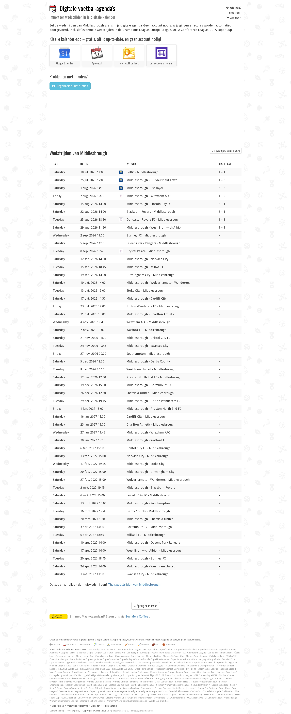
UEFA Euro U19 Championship (218, 694)
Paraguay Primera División (169, 678)
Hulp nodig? (235, 7)
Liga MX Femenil (100, 675)
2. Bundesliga (93, 649)
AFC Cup (147, 649)
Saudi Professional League (204, 681)
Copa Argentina (93, 659)
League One (195, 672)
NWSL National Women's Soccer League (77, 678)
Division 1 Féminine (162, 662)
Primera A (219, 678)
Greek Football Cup (144, 669)
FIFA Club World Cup (68, 669)
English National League (103, 665)
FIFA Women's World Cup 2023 (95, 669)
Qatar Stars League (164, 681)
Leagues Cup (223, 672)
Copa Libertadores (160, 659)
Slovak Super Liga (112, 688)
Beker (72, 652)
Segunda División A (200, 685)
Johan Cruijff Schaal (119, 672)
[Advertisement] (145, 117)
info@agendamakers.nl (142, 710)
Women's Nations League (92, 701)
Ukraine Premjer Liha (116, 697)
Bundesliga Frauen (149, 652)
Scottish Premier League (142, 685)
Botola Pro (120, 652)
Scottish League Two (119, 685)
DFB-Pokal (131, 662)
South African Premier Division (156, 688)
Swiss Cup (196, 691)
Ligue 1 (129, 675)
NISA (214, 675)
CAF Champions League (194, 652)
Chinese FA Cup (153, 656)
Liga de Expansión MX (70, 675)
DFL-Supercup (145, 662)
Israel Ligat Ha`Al (81, 672)
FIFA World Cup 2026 (122, 669)
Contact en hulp (57, 710)
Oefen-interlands (107, 678)
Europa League (155, 665)
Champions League (64, 656)
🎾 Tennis (99, 644)
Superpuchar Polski (158, 691)
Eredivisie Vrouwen (137, 665)
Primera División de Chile (99, 681)
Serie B (84, 688)
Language (234, 17)
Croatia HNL (228, 659)
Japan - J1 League (99, 672)
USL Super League (213, 697)
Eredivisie (121, 665)
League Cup (182, 672)
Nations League (184, 675)
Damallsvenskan (96, 662)
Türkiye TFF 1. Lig (108, 694)
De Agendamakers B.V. (118, 710)
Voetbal (236, 13)
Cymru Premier (57, 662)
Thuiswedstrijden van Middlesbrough (134, 584)
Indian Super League (208, 669)
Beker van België (85, 652)
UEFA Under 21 (68, 697)
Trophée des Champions (72, 694)
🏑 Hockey (143, 644)
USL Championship (176, 697)
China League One (84, 656)
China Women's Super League (129, 656)
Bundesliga (132, 652)
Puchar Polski (146, 681)
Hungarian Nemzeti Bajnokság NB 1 (172, 669)
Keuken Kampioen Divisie (162, 672)
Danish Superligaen (114, 662)
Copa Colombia (110, 659)
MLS (158, 675)
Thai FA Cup (227, 691)
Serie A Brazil (56, 688)
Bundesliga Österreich (170, 652)
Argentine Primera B (207, 649)
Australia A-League (59, 652)
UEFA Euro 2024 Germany (190, 694)
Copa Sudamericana (180, 659)
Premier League (191, 678)
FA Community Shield (175, 665)
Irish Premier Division (60, 672)
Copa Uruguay (199, 659)
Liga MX (86, 675)
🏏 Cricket (130, 644)
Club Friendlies (216, 656)
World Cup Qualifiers (159, 701)
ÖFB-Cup (149, 678)
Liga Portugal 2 (117, 675)
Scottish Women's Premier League (172, 685)
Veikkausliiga (230, 697)
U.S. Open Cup (142, 694)
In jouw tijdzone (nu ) (226, 151)
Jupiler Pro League (140, 672)
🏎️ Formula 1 (69, 644)
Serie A (233, 685)
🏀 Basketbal (168, 644)
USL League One (195, 697)
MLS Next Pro (168, 675)
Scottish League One (97, 685)
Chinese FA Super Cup (173, 656)
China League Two (104, 656)
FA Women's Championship (200, 665)
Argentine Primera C (228, 649)
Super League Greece (78, 691)
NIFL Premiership (202, 675)
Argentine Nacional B (185, 649)
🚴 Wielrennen (114, 644)
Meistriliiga (148, 675)
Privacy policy (73, 710)
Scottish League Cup (75, 685)
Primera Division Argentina (72, 681)
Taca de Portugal (211, 691)
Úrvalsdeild (159, 697)
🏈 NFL (155, 644)
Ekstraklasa (72, 665)
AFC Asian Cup (109, 649)
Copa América (77, 659)
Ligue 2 (138, 675)
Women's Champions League (64, 701)
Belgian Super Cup (104, 652)
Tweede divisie (126, 694)
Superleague (119, 691)
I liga (193, 669)
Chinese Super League (196, 656)
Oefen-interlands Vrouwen (130, 678)
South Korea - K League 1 (184, 688)
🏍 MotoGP (84, 644)
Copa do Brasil (141, 659)
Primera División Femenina (125, 681)
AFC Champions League (129, 649)
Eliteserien (84, 665)
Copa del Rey (126, 659)
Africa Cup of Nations (163, 649)
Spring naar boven (146, 606)
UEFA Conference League (163, 694)
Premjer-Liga (206, 678)
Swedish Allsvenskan (179, 691)
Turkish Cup (92, 694)
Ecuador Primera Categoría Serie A (190, 662)
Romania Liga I (182, 681)
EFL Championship (218, 662)
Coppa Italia (214, 659)
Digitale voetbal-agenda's (87, 8)
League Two (209, 672)
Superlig (131, 691)
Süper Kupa (224, 688)
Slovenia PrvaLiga (131, 688)
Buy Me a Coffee (137, 616)
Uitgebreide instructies (71, 86)
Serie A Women (71, 688)
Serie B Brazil (95, 688)
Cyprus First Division (76, 662)
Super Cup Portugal (207, 688)
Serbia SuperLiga (220, 685)
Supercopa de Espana (100, 691)
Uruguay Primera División (139, 697)
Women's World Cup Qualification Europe (127, 701)
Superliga (142, 691)
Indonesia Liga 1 (228, 669)
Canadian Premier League (220, 652)
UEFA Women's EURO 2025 (91, 697)
